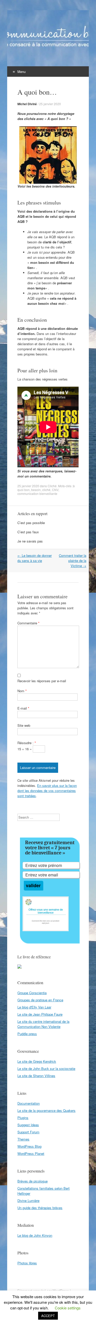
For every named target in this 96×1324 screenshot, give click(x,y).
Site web (23, 725)
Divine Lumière (28, 1200)
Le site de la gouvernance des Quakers (46, 1110)
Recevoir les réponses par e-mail (41, 680)
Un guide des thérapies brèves (39, 1207)
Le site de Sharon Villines (36, 1075)
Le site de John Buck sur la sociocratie (46, 1068)
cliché (46, 489)
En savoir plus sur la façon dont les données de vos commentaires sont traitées (47, 790)
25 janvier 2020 (50, 104)
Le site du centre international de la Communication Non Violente (43, 1024)
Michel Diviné (27, 104)
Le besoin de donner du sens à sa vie (34, 558)
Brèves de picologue (32, 1181)
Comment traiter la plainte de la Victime (72, 560)
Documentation (28, 1103)
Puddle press (27, 1033)
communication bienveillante (37, 493)
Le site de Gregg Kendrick (36, 1061)
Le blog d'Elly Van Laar (34, 1007)
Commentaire (28, 623)
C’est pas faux (28, 531)
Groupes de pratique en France (40, 999)
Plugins (22, 1117)
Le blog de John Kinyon (34, 1235)
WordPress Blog (29, 1146)
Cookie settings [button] (68, 1307)
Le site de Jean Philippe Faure (39, 1014)
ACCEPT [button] (48, 1315)
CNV (55, 489)
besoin (36, 489)
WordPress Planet (30, 1153)
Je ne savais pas (30, 541)
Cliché (52, 486)
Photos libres (27, 1263)
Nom (22, 690)
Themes (23, 1139)
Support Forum (28, 1132)
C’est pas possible (31, 522)
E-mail (23, 708)
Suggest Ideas (28, 1124)
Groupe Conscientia (32, 992)
